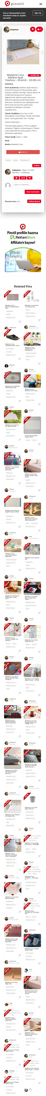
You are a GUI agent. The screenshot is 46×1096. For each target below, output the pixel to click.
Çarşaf (28, 480)
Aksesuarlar (29, 812)
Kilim (11, 534)
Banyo (8, 160)
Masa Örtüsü (13, 447)
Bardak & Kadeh (31, 353)
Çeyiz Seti (29, 770)
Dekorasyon (29, 815)
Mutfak (8, 1027)
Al (40, 29)
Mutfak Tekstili (11, 1030)
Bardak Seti (32, 371)
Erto (30, 969)
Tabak (11, 620)
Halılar (8, 314)
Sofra (27, 359)
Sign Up (38, 13)
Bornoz (34, 644)
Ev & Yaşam (9, 348)
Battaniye (9, 473)
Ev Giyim (9, 352)
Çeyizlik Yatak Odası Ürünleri (31, 773)
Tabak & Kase (30, 400)
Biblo (11, 1005)
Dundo (31, 369)
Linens (34, 440)
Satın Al (23, 152)
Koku (27, 523)
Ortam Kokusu (33, 538)
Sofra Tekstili (10, 436)
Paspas (31, 452)
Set (30, 932)
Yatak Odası (10, 479)
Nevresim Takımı (11, 780)
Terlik (11, 367)
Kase (30, 412)
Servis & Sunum (31, 605)
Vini (30, 1089)
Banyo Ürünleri (34, 328)
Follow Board (34, 201)
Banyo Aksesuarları (31, 313)
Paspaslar (9, 908)
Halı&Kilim (9, 311)
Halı (18, 201)
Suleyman (14, 29)
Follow (36, 165)
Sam (30, 536)
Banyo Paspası (14, 919)
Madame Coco (26, 160)
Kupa (30, 1057)
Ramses (12, 365)
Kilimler (8, 519)
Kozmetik (34, 523)
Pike (7, 822)
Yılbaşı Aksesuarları (12, 993)
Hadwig (11, 1071)
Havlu (15, 160)
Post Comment (32, 192)
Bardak (31, 745)
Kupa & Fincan (30, 1038)
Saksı (30, 830)
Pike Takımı (13, 837)
